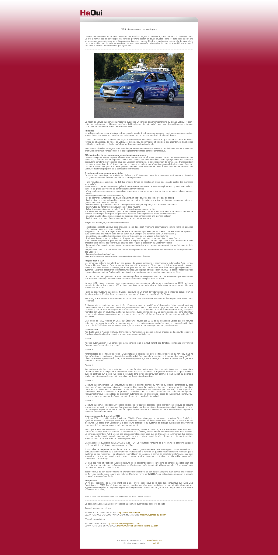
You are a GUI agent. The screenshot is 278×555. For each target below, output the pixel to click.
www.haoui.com (154, 540)
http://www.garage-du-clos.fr (152, 515)
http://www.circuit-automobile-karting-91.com (137, 526)
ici (130, 497)
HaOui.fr (155, 543)
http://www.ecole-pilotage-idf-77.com (123, 523)
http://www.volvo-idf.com (128, 512)
